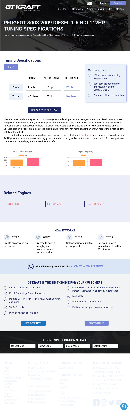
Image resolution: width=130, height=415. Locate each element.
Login (103, 3)
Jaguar (8, 393)
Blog (110, 9)
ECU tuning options (39, 402)
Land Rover (10, 390)
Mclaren (8, 396)
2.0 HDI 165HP (96, 204)
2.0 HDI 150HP (54, 204)
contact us (87, 135)
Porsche (8, 384)
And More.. (10, 402)
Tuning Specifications (20, 35)
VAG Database (36, 398)
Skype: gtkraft (67, 367)
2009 (50, 35)
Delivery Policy (67, 401)
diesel (57, 35)
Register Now (33, 323)
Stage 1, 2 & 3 (36, 367)
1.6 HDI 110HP (12, 204)
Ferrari (7, 374)
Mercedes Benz (12, 377)
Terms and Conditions (71, 397)
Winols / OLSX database (42, 371)
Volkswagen (10, 380)
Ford (6, 387)
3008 (44, 35)
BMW (7, 371)
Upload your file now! (44, 110)
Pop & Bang (34, 375)
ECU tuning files (37, 394)
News (90, 9)
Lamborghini (11, 399)
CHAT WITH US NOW (88, 266)
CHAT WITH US (96, 323)
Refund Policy (66, 404)
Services (76, 9)
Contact (120, 9)
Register (118, 3)
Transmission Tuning (40, 378)
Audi (6, 367)
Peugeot (36, 35)
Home (6, 35)
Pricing (100, 9)
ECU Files (61, 9)
